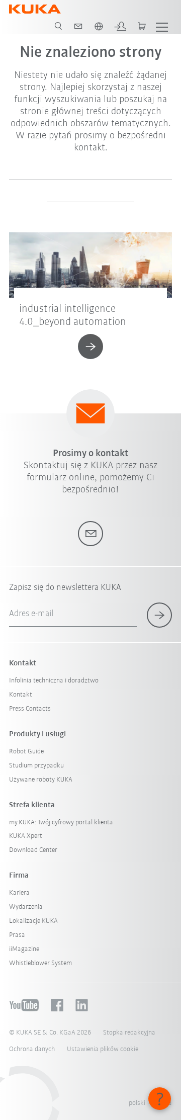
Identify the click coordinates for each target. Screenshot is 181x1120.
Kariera (19, 893)
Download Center (33, 850)
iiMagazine (24, 949)
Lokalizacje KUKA (33, 921)
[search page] (58, 26)
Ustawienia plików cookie (102, 1049)
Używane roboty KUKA (40, 780)
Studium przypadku (36, 765)
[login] (120, 26)
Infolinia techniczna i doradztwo (54, 680)
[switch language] (99, 26)
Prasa (17, 935)
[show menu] (162, 26)
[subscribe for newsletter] (159, 615)
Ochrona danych (32, 1049)
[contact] (78, 26)
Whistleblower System (40, 963)
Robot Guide (26, 751)
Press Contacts (30, 709)
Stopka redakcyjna (129, 1033)
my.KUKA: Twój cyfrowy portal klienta (61, 822)
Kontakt (20, 695)
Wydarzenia (26, 907)
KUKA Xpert (25, 836)
